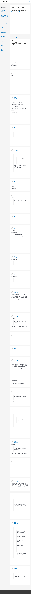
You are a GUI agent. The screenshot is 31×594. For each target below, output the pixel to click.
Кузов (1, 33)
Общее (2, 40)
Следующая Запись (24, 36)
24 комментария (13, 11)
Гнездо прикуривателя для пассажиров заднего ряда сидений (4, 16)
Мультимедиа (2, 37)
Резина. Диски (3, 42)
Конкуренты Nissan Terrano (4, 31)
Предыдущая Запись (15, 36)
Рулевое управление (4, 45)
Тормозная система (3, 49)
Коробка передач (3, 32)
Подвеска (2, 41)
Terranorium (4, 1)
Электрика (2, 51)
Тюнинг (2, 50)
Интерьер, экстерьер (4, 27)
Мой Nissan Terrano (3, 36)
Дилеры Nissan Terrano (4, 26)
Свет (1, 46)
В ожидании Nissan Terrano (4, 23)
